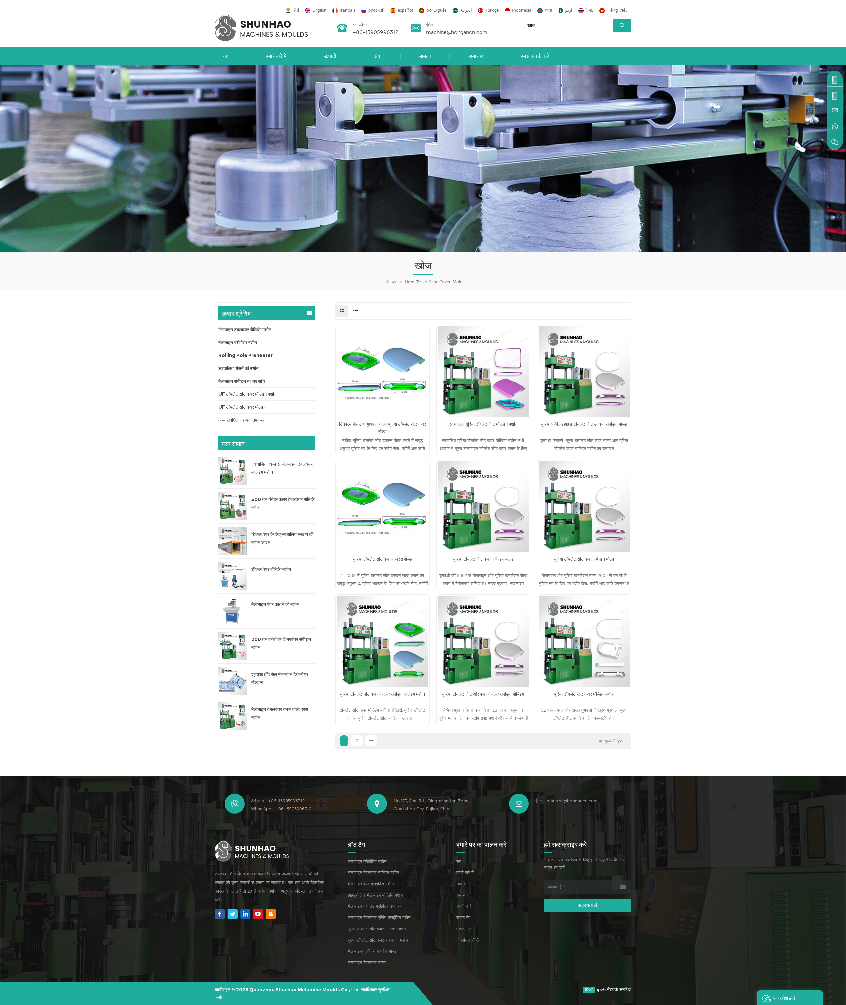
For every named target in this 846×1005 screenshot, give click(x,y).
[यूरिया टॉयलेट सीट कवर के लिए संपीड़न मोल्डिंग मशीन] (382, 641)
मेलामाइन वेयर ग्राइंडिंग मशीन (371, 883)
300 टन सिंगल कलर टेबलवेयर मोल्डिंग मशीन (283, 503)
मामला (425, 56)
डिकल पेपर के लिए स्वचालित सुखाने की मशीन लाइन (282, 538)
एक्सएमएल (464, 928)
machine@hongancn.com (456, 32)
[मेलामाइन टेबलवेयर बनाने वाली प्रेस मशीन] (232, 716)
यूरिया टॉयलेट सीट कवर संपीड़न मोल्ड (483, 559)
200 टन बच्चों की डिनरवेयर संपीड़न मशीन (281, 643)
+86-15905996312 (375, 32)
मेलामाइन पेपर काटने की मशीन (275, 604)
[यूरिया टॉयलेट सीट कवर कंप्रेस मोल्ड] (382, 506)
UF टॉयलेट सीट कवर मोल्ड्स (242, 407)
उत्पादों (330, 56)
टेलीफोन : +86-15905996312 (278, 800)
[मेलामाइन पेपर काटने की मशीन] (232, 611)
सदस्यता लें (587, 905)
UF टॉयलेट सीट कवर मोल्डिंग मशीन (247, 394)
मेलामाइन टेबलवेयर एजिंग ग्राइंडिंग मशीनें (379, 917)
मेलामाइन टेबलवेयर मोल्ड (367, 962)
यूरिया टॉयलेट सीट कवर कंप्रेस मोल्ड (382, 559)
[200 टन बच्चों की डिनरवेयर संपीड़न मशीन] (232, 646)
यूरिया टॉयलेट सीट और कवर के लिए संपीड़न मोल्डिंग (483, 694)
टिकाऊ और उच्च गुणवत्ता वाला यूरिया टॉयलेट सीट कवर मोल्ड (382, 427)
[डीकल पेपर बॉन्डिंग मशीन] (232, 576)
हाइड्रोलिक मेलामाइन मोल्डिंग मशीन (375, 895)
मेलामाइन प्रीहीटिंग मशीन (367, 861)
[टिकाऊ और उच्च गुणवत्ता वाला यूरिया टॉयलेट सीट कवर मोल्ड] (382, 371)
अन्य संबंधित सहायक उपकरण (242, 420)
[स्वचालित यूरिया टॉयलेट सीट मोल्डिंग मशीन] (483, 371)
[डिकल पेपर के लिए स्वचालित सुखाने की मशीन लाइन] (232, 541)
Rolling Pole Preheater (245, 355)
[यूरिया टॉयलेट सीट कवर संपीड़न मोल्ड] (483, 506)
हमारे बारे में (276, 56)
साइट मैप (463, 917)
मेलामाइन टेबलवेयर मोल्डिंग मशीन (244, 330)
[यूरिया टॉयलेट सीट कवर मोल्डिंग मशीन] (584, 641)
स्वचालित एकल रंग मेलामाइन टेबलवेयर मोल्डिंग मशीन (282, 468)
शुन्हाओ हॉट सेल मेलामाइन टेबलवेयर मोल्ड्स (279, 678)
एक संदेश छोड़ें (784, 997)
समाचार (476, 56)
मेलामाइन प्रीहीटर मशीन (237, 342)
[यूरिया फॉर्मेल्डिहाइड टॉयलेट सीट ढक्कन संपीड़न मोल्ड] (584, 371)
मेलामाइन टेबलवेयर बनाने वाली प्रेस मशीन (279, 713)
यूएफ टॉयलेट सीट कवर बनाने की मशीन (378, 940)
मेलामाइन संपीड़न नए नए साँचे (241, 381)
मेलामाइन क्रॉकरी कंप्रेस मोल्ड (372, 951)
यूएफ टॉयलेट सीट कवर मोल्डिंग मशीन (377, 928)
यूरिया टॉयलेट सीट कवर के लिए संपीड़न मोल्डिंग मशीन (382, 694)
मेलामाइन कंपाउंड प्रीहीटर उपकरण (375, 906)
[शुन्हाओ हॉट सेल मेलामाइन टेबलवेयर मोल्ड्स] (232, 681)
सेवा (378, 56)
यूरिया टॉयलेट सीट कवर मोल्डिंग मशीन (584, 694)
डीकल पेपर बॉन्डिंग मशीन (271, 569)
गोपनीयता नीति (467, 940)
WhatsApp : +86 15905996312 (281, 808)
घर (225, 56)
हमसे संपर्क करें (535, 56)
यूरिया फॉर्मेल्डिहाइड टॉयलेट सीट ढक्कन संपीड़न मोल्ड (584, 424)
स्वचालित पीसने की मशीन (238, 368)
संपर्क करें (463, 906)
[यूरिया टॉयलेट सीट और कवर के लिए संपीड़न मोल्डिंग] (483, 641)
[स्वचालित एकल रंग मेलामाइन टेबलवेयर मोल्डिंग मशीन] (232, 471)
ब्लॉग (219, 997)
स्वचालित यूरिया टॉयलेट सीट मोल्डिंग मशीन (483, 424)
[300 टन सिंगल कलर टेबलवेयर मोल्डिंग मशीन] (232, 506)
